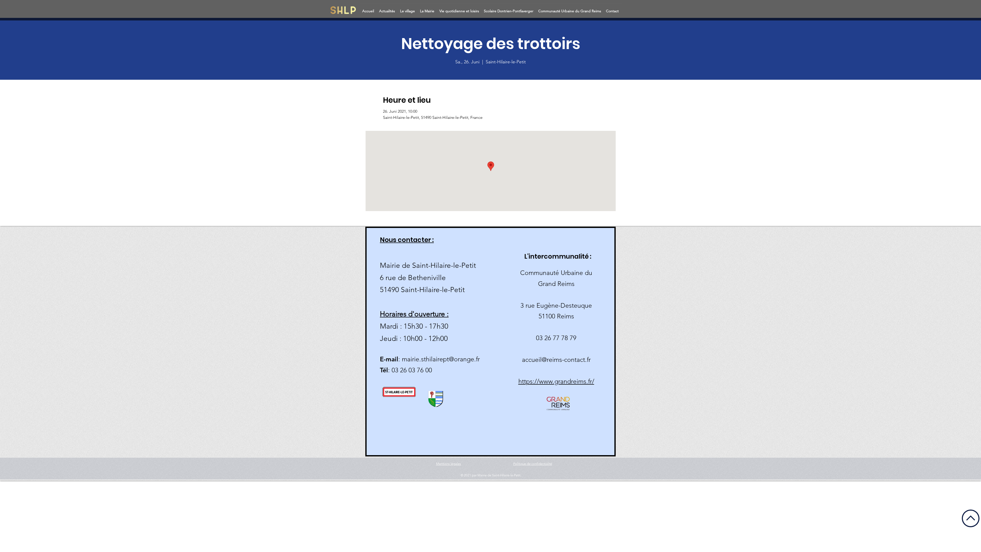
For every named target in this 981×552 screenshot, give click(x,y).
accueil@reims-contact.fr (556, 359)
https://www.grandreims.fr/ (556, 381)
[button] (387, 9)
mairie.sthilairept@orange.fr (441, 359)
